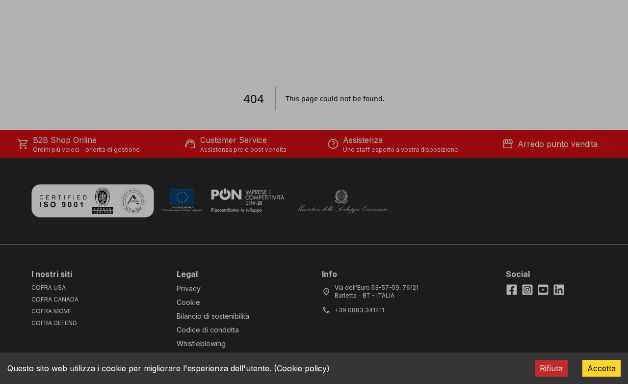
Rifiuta (551, 368)
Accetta (601, 368)
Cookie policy (302, 368)
